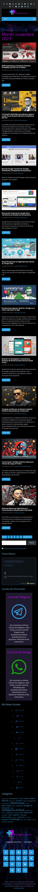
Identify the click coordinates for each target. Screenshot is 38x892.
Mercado (16, 813)
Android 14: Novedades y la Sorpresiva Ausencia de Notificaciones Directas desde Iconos (17, 360)
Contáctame (28, 842)
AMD (21, 799)
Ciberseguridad (31, 801)
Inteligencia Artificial (13, 810)
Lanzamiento (9, 813)
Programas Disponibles (14, 842)
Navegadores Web (26, 466)
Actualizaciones (5, 799)
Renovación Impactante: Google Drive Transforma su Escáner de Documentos (16, 214)
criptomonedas (17, 803)
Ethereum (19, 806)
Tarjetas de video (25, 70)
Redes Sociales (6, 817)
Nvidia (10, 815)
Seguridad (5, 820)
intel (12, 808)
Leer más (6, 85)
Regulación (14, 817)
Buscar (4, 539)
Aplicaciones (24, 218)
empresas (13, 806)
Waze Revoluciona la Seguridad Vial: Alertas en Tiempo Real (18, 262)
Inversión (27, 811)
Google (23, 313)
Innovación (6, 808)
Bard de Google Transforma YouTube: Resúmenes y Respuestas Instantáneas (16, 169)
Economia (27, 803)
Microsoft (28, 813)
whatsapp (4, 822)
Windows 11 (11, 822)
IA (31, 806)
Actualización (13, 799)
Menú (5, 19)
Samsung (28, 817)
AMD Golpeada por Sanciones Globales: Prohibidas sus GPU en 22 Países (16, 66)
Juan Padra (8, 886)
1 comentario (16, 70)
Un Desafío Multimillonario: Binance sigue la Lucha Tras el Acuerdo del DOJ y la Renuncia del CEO (18, 116)
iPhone (3, 813)
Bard (22, 173)
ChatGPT (18, 801)
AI (19, 799)
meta (21, 813)
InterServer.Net (19, 888)
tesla (22, 820)
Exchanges (24, 120)
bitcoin (5, 801)
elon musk (6, 806)
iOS (32, 810)
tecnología (15, 819)
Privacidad (23, 815)
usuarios (34, 820)
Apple (32, 798)
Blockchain (12, 801)
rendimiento (21, 817)
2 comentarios (17, 120)
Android (23, 365)
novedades (4, 815)
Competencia (5, 803)
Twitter (22, 513)
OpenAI (16, 815)
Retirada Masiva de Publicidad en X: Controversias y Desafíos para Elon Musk (17, 509)
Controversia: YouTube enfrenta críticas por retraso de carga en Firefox (18, 463)
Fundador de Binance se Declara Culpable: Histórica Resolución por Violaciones (17, 410)
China (25, 801)
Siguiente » (27, 537)
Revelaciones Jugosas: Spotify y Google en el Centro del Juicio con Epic (18, 309)
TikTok (24, 820)
